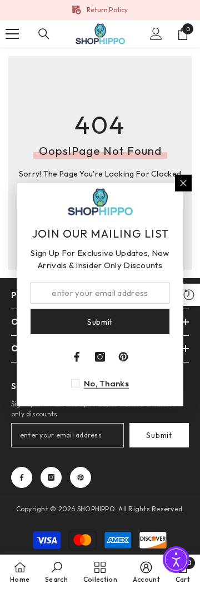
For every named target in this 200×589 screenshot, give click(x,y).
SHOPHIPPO (96, 509)
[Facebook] (21, 477)
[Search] (44, 34)
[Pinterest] (80, 477)
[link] (56, 572)
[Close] (183, 182)
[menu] (12, 34)
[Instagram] (51, 477)
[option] (100, 10)
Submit (159, 435)
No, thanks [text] (106, 383)
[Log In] (156, 34)
